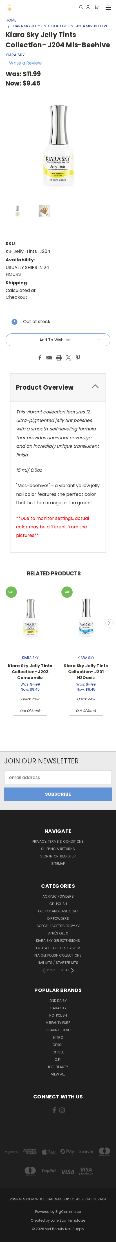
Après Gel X (58, 933)
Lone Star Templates (68, 1220)
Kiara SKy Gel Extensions (58, 940)
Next (109, 623)
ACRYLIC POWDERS (58, 896)
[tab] (58, 387)
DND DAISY (58, 1000)
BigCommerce (68, 1211)
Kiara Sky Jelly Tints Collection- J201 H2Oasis (86, 671)
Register (68, 856)
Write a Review (25, 63)
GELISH (58, 1044)
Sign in (46, 856)
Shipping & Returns (58, 848)
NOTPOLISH (58, 1015)
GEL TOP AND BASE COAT (58, 911)
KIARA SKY (58, 1008)
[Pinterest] (78, 357)
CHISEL (58, 1052)
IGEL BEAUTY (58, 1066)
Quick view (30, 699)
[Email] (49, 357)
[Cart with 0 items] (96, 7)
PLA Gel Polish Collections (58, 955)
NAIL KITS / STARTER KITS (58, 962)
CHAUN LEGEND (58, 1030)
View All (58, 1074)
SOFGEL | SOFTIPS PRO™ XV (58, 925)
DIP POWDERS (58, 918)
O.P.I (58, 1059)
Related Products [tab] (54, 573)
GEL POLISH (58, 903)
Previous (6, 623)
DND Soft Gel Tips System (58, 948)
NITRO (58, 1037)
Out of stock (30, 710)
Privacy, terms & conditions (58, 841)
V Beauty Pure (58, 1022)
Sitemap (58, 863)
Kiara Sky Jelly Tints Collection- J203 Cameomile (30, 671)
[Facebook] (40, 357)
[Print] (59, 357)
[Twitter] (68, 357)
